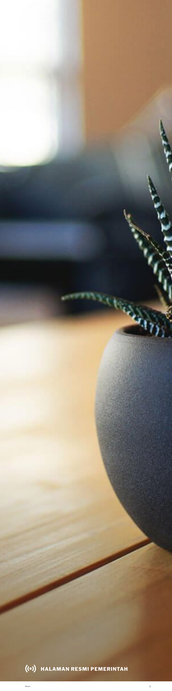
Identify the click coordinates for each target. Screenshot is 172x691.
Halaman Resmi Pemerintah (84, 669)
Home (27, 686)
